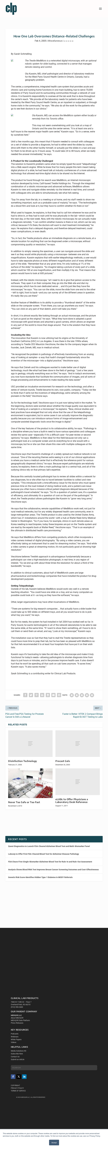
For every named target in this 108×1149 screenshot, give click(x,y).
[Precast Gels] (77, 743)
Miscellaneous (55, 40)
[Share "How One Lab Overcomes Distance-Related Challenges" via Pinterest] (36, 695)
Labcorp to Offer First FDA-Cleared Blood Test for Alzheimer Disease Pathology (43, 854)
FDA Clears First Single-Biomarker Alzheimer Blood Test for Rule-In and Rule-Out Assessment (50, 862)
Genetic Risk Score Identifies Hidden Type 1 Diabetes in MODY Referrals (40, 877)
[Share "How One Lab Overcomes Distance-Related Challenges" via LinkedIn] (42, 695)
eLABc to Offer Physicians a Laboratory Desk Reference (71, 801)
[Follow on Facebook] (13, 1076)
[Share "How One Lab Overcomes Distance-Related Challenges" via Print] (59, 695)
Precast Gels (62, 761)
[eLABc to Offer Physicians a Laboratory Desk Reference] (77, 781)
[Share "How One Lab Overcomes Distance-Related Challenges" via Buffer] (48, 695)
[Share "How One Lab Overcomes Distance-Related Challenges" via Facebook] (25, 695)
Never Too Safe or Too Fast (24, 802)
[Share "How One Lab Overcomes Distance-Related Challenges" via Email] (53, 695)
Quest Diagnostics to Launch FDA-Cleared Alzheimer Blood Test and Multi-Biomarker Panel (49, 846)
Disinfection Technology (22, 761)
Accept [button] (54, 1142)
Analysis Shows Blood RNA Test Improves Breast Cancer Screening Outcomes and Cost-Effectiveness (53, 869)
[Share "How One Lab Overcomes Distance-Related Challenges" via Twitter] (31, 695)
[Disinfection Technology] (30, 743)
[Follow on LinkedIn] (24, 1076)
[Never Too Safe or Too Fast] (30, 783)
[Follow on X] (18, 1076)
